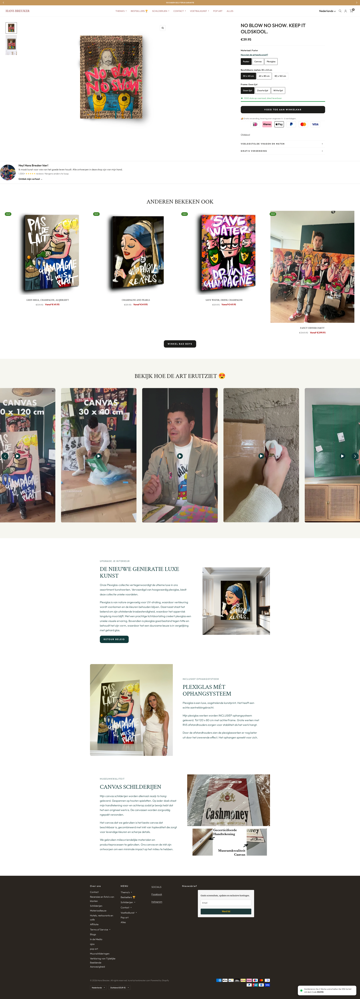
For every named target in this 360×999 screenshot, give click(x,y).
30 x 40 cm (248, 76)
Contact (178, 11)
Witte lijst (278, 90)
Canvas (258, 61)
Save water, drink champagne (224, 300)
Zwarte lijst (262, 90)
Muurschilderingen (99, 953)
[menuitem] (121, 11)
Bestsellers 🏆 (139, 11)
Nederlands (326, 11)
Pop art (217, 11)
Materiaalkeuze (98, 910)
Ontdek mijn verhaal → (31, 178)
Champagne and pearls (136, 300)
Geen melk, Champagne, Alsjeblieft (47, 300)
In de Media (96, 939)
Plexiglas (271, 61)
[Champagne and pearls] (136, 253)
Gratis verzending (254, 151)
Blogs (93, 934)
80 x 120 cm (280, 76)
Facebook (156, 894)
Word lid (226, 911)
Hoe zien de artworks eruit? (254, 54)
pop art (94, 948)
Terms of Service (99, 929)
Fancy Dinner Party (312, 328)
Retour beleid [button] (114, 639)
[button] (4, 456)
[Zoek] (340, 11)
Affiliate (94, 924)
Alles (230, 11)
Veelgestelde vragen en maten (263, 144)
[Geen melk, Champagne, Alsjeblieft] (48, 253)
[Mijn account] (345, 11)
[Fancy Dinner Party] (312, 267)
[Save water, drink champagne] (224, 253)
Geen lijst (247, 90)
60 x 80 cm (264, 76)
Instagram (156, 901)
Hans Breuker (18, 11)
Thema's (120, 11)
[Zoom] (163, 28)
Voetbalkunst (198, 11)
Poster (246, 61)
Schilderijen (159, 11)
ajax (92, 944)
